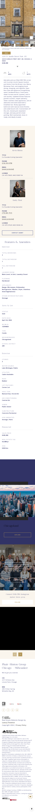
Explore (18, 535)
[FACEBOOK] (3, 710)
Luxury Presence (8, 722)
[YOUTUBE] (17, 710)
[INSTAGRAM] (8, 710)
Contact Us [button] (17, 580)
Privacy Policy (21, 725)
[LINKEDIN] (12, 710)
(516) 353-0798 (7, 163)
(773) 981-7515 (7, 213)
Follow (17, 602)
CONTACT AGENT (17, 233)
